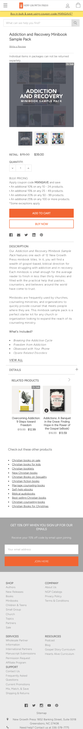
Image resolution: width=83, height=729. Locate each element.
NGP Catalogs (53, 591)
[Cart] (78, 5)
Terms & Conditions (57, 600)
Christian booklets (23, 468)
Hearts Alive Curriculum (59, 654)
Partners (11, 623)
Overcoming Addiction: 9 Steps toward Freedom (26, 421)
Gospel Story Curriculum (60, 649)
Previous (60, 380)
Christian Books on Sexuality (29, 477)
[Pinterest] (41, 235)
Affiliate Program (16, 662)
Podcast (50, 640)
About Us (50, 587)
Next (69, 380)
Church (10, 614)
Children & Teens (16, 605)
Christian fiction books (25, 481)
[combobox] (41, 23)
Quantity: (16, 162)
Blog (47, 645)
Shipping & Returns (17, 693)
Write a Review (17, 46)
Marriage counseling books (28, 485)
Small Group (13, 609)
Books (9, 596)
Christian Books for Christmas (30, 506)
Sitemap (41, 713)
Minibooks (12, 600)
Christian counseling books (28, 502)
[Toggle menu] (5, 5)
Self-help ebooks (22, 489)
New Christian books (24, 473)
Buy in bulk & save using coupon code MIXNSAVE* (41, 13)
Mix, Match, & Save (17, 688)
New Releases (14, 591)
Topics (10, 618)
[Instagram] (41, 705)
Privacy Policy (53, 596)
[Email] (18, 235)
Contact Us (13, 671)
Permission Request (18, 658)
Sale (8, 627)
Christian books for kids (26, 464)
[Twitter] (26, 235)
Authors (10, 587)
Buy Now (41, 224)
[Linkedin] (34, 235)
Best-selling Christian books (29, 497)
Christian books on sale (26, 460)
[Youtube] (49, 705)
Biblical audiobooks (23, 493)
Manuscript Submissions (21, 653)
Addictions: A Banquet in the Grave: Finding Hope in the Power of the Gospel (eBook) (57, 423)
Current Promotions (18, 684)
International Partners (19, 649)
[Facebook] (11, 235)
